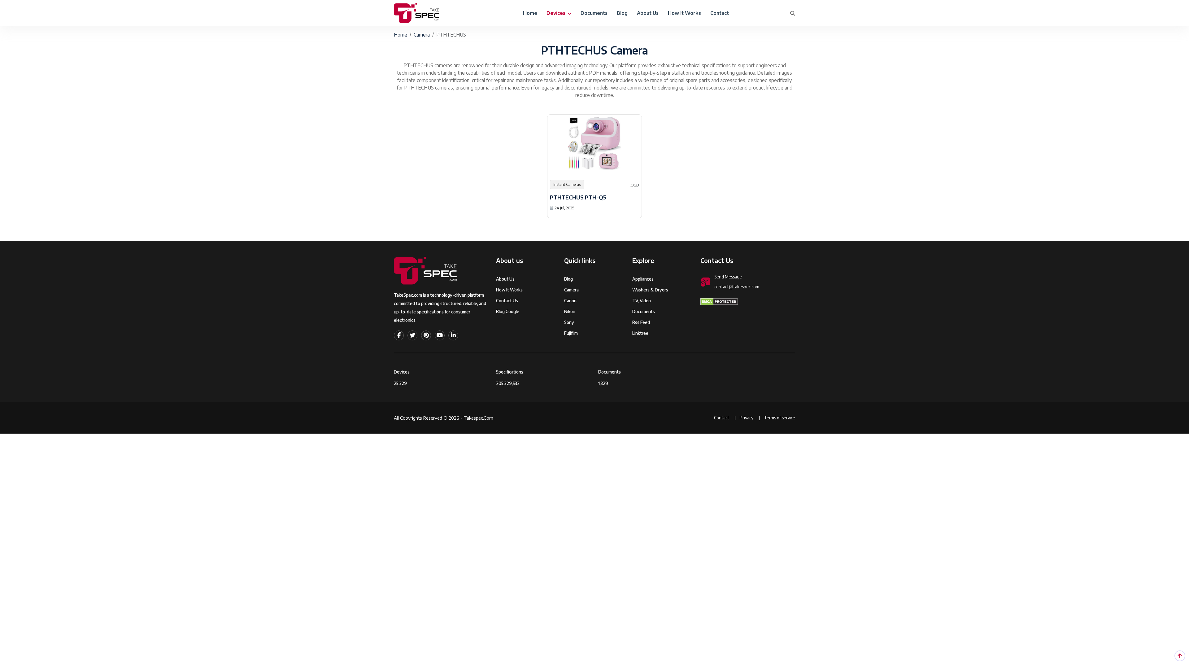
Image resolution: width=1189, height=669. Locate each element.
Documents (594, 13)
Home (530, 13)
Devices (557, 13)
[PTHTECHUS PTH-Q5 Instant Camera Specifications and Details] (594, 143)
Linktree (640, 333)
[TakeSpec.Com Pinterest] (426, 335)
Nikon (569, 311)
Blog (622, 13)
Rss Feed (641, 322)
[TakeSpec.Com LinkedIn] (453, 335)
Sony (569, 322)
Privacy (747, 417)
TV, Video (641, 300)
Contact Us (507, 300)
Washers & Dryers (650, 289)
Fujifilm (571, 333)
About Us (648, 13)
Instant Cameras (567, 184)
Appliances (643, 279)
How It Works (684, 13)
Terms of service (779, 417)
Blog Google (507, 311)
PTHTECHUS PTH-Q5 (578, 197)
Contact (719, 13)
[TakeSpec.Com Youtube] (440, 335)
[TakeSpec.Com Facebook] (399, 335)
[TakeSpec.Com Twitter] (412, 335)
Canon (570, 300)
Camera (422, 35)
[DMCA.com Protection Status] (719, 301)
